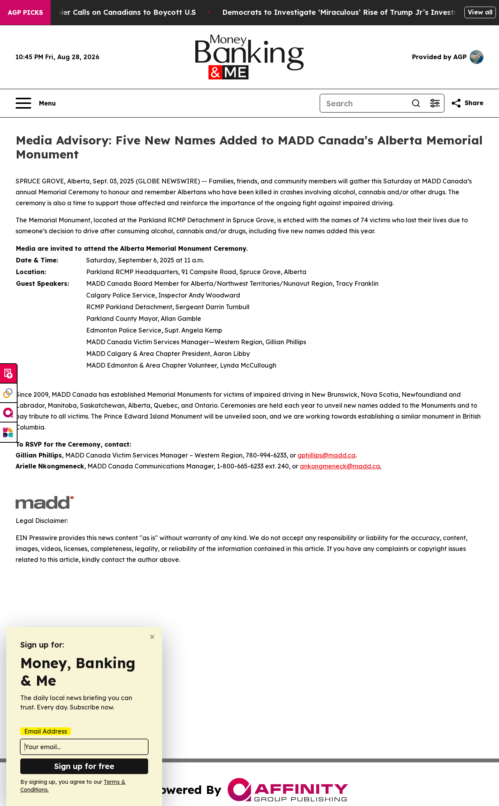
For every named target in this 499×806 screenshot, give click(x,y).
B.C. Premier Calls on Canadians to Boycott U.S (111, 12)
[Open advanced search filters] (434, 103)
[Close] (152, 637)
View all (480, 12)
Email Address (45, 731)
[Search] (416, 103)
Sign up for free (84, 766)
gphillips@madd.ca (326, 455)
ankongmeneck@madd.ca (340, 466)
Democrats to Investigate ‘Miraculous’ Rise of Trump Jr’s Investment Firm (356, 12)
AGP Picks (25, 12)
